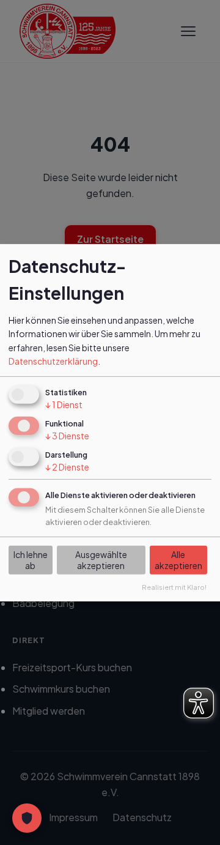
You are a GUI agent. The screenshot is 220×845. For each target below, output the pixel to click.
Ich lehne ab (30, 560)
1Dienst (63, 404)
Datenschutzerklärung (53, 361)
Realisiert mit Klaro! (174, 587)
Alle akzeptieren (178, 560)
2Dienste (67, 466)
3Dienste (67, 435)
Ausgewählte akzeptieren (101, 560)
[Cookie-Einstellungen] (27, 818)
